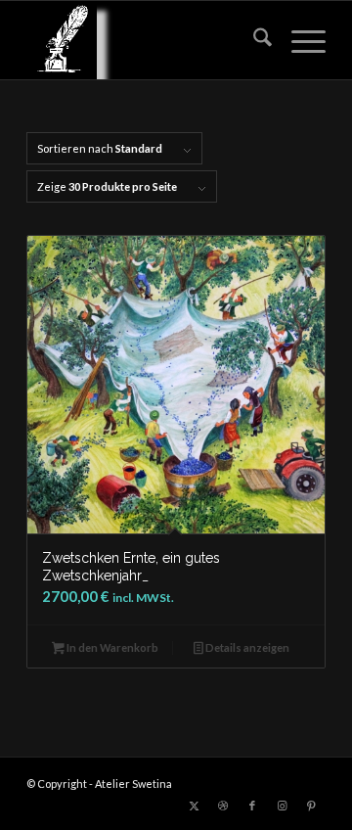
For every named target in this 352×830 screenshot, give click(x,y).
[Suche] (253, 40)
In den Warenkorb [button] (111, 647)
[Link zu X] (193, 805)
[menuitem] (253, 40)
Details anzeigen (246, 647)
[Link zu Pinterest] (311, 805)
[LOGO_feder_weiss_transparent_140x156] (146, 40)
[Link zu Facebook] (252, 805)
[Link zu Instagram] (281, 805)
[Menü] (299, 40)
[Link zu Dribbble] (223, 805)
